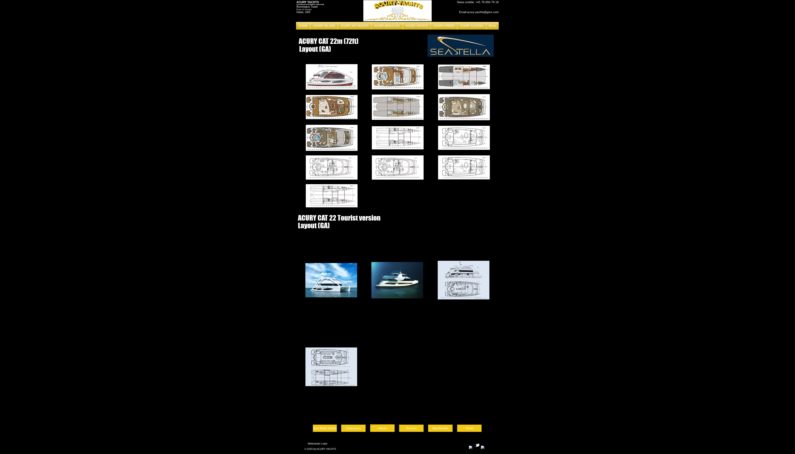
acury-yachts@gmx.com (483, 12)
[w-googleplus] (483, 448)
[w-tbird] (477, 445)
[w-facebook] (471, 448)
